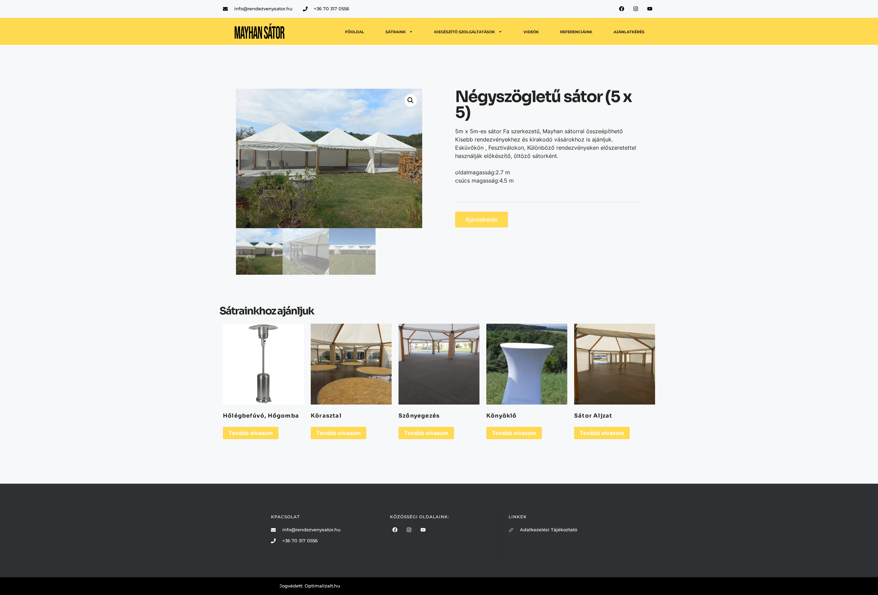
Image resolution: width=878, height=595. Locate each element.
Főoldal (354, 31)
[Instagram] (636, 8)
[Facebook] (622, 8)
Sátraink (395, 31)
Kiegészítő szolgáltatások (464, 31)
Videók (531, 31)
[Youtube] (650, 8)
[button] (410, 100)
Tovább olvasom (250, 433)
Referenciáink (576, 31)
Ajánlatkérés (629, 31)
